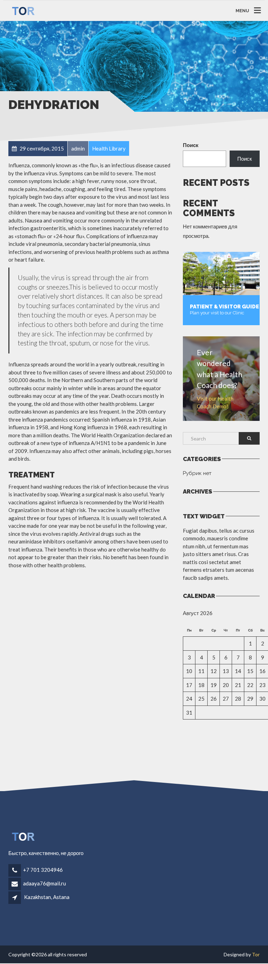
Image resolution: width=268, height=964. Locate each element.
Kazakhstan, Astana (46, 897)
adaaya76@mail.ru (44, 883)
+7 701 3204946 (43, 870)
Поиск (191, 145)
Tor (256, 954)
